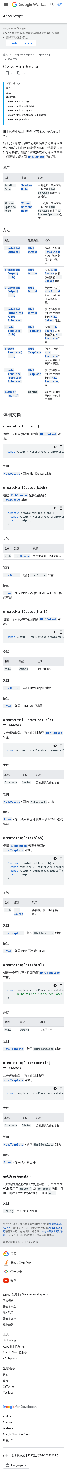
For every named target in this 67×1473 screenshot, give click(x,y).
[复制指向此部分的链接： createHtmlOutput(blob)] (51, 488)
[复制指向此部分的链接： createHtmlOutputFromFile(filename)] (26, 725)
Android (7, 1416)
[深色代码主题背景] (55, 447)
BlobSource (51, 271)
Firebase (8, 1428)
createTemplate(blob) (13, 330)
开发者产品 (9, 1306)
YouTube (8, 1392)
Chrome (7, 1422)
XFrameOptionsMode (26, 206)
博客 (5, 1374)
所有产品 (8, 1440)
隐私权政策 (18, 1455)
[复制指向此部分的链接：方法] (14, 230)
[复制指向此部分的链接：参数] (12, 538)
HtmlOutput (36, 156)
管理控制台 (9, 1340)
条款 (5, 1455)
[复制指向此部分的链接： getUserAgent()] (35, 1176)
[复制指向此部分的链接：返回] (12, 466)
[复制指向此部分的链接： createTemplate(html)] (48, 965)
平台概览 (8, 1300)
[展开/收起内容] (18, 84)
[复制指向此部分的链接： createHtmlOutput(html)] (52, 612)
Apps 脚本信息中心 (14, 1346)
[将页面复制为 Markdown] (18, 73)
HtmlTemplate (34, 329)
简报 (5, 1380)
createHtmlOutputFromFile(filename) (13, 314)
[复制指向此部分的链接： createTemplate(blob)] (48, 838)
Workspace (40, 4)
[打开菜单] (6, 4)
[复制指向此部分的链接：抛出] (12, 585)
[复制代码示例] (61, 447)
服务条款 (8, 1324)
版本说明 (8, 1312)
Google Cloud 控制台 (15, 1352)
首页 (5, 54)
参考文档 (12, 59)
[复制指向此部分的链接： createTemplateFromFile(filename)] (26, 1068)
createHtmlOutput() (12, 250)
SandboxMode (26, 187)
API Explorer (10, 1358)
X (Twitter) (9, 1386)
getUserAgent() (11, 393)
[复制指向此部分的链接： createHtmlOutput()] (44, 426)
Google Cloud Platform (16, 1434)
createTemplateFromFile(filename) (13, 375)
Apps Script (13, 16)
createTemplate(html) (13, 352)
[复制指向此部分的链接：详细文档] (24, 415)
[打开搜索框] (52, 4)
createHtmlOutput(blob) (12, 273)
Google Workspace (23, 54)
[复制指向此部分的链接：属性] (14, 168)
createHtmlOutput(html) (12, 291)
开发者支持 (9, 1318)
